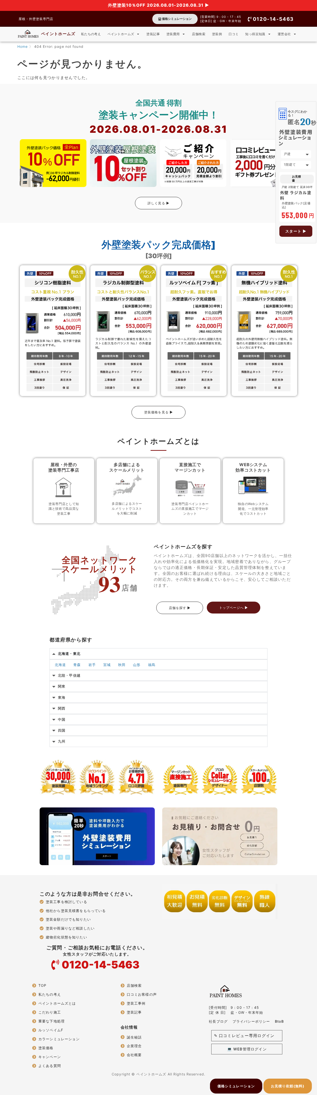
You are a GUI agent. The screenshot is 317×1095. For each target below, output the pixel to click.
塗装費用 (173, 34)
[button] (270, 19)
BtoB (279, 1021)
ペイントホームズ (58, 33)
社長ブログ (218, 1021)
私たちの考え (91, 34)
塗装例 (217, 34)
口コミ (233, 34)
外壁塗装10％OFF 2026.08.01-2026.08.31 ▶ (158, 5)
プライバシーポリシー (251, 1021)
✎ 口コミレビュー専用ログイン (244, 1035)
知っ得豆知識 (255, 34)
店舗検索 (198, 34)
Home (22, 46)
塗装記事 (153, 34)
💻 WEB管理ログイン (247, 1049)
